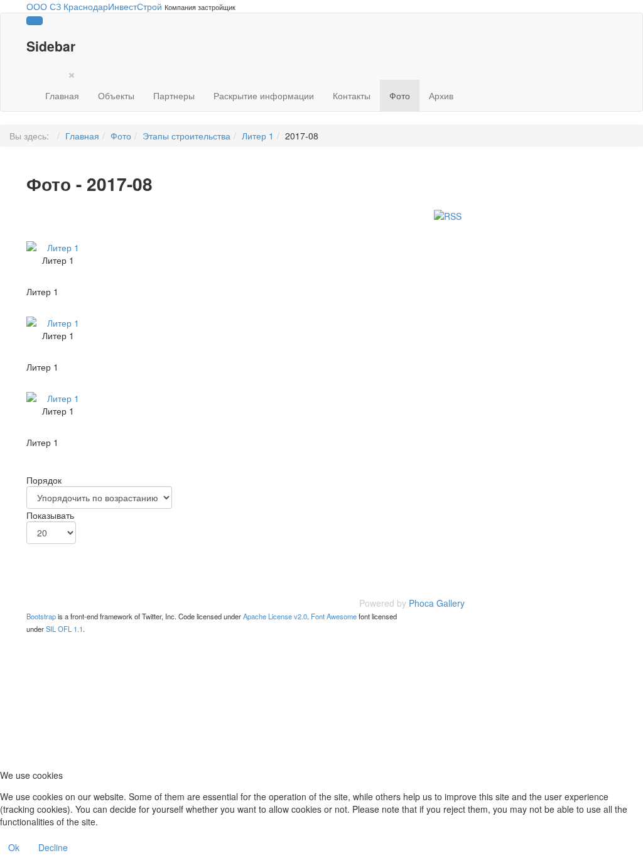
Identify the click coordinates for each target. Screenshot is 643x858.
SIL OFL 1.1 (64, 629)
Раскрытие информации (263, 95)
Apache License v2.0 (275, 616)
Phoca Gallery (437, 603)
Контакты (351, 95)
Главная (62, 95)
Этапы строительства (186, 135)
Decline (53, 847)
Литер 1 (258, 135)
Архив (441, 95)
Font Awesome (334, 616)
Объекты (116, 95)
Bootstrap (41, 616)
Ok (13, 847)
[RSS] (448, 214)
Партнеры (174, 95)
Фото (399, 95)
